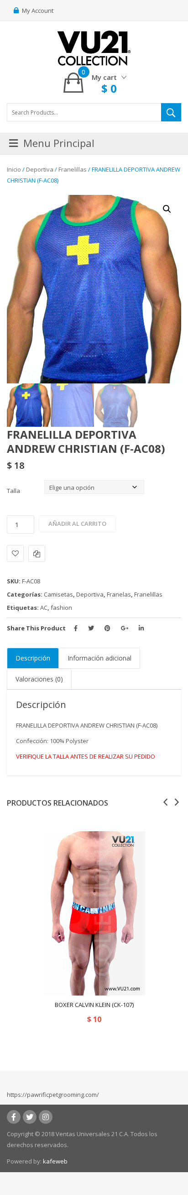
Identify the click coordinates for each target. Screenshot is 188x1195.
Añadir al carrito (77, 523)
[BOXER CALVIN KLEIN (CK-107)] (94, 913)
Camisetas (58, 594)
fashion (61, 607)
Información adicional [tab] (99, 658)
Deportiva (39, 169)
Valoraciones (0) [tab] (39, 679)
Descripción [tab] (33, 658)
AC (43, 607)
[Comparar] (36, 553)
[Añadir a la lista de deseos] (15, 553)
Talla (13, 491)
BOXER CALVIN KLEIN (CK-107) (94, 1005)
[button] (167, 209)
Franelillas (72, 169)
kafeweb (55, 1161)
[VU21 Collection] (93, 47)
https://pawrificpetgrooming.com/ (53, 1094)
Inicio (14, 169)
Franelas (119, 594)
